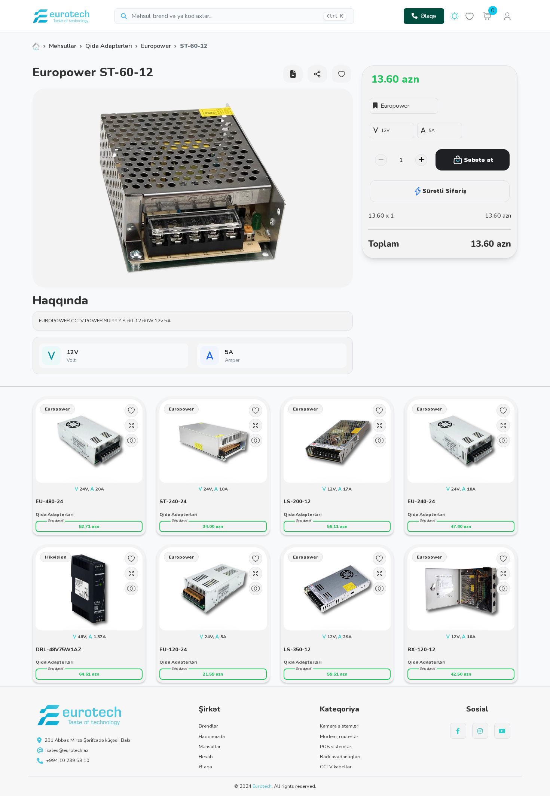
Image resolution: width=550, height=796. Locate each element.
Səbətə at (479, 160)
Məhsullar (62, 46)
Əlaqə (428, 16)
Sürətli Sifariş (444, 191)
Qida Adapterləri (108, 46)
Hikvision (55, 557)
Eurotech (262, 786)
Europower (156, 46)
